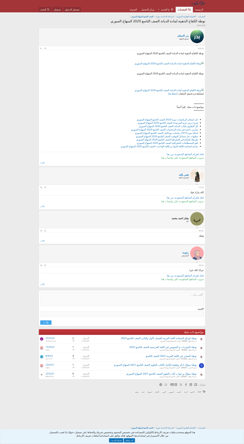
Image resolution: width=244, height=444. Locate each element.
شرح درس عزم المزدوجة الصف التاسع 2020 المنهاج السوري (168, 122)
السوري (171, 392)
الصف (164, 392)
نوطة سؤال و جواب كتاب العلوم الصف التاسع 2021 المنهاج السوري (161, 373)
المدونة (133, 9)
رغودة (48, 349)
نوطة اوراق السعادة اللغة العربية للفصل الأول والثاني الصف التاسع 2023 (159, 338)
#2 (41, 187)
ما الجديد (165, 9)
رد (41, 162)
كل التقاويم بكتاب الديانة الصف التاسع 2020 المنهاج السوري (168, 126)
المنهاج (149, 392)
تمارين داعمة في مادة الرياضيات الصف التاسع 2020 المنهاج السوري (164, 129)
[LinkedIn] (176, 384)
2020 (199, 392)
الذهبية (179, 392)
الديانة (186, 392)
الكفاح (157, 392)
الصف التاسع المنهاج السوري (170, 341)
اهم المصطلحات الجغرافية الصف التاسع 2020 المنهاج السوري (167, 143)
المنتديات (182, 9)
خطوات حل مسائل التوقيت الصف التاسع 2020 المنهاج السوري (167, 136)
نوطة (137, 392)
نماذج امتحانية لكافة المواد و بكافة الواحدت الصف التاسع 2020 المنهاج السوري (159, 146)
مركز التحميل (147, 9)
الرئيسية (199, 9)
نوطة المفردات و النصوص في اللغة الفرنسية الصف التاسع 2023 (163, 347)
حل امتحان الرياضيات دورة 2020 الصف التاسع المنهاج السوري (167, 119)
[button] (158, 9)
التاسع (192, 392)
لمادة (143, 392)
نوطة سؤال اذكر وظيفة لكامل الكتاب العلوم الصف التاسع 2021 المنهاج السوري (155, 364)
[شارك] (45, 48)
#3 (41, 231)
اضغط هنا (172, 93)
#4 (41, 265)
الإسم (201, 308)
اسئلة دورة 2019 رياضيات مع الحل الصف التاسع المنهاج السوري (166, 133)
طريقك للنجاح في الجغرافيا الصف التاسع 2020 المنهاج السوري (167, 139)
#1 (41, 48)
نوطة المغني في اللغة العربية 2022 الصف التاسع (171, 356)
